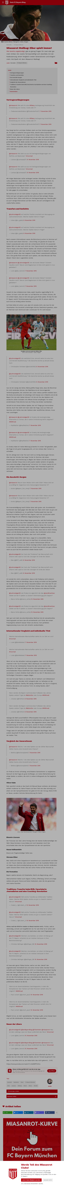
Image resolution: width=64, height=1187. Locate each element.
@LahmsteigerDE (15, 214)
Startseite (9, 44)
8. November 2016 (33, 159)
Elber (22, 1082)
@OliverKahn (37, 1029)
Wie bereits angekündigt (15, 51)
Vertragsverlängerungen (17, 72)
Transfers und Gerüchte (17, 75)
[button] (7, 1112)
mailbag (20, 1085)
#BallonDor (29, 695)
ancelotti (9, 1082)
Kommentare (13, 91)
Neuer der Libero (15, 89)
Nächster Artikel (11, 1096)
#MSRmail (12, 422)
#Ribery (32, 105)
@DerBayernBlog (26, 1029)
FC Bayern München (30, 1082)
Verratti (35, 1085)
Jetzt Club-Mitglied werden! (31, 1180)
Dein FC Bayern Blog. (18, 2)
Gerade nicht (48, 1180)
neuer (25, 1085)
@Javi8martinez (49, 593)
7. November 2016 (45, 111)
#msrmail (29, 156)
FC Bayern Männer (18, 44)
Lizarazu (14, 1085)
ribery (30, 1085)
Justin (8, 63)
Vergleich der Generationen (18, 82)
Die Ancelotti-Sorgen (16, 77)
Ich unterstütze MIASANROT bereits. (32, 1183)
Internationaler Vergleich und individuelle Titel (23, 79)
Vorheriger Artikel (14, 1091)
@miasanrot (13, 105)
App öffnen (52, 1070)
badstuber (16, 1082)
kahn (8, 1085)
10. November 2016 (37, 599)
